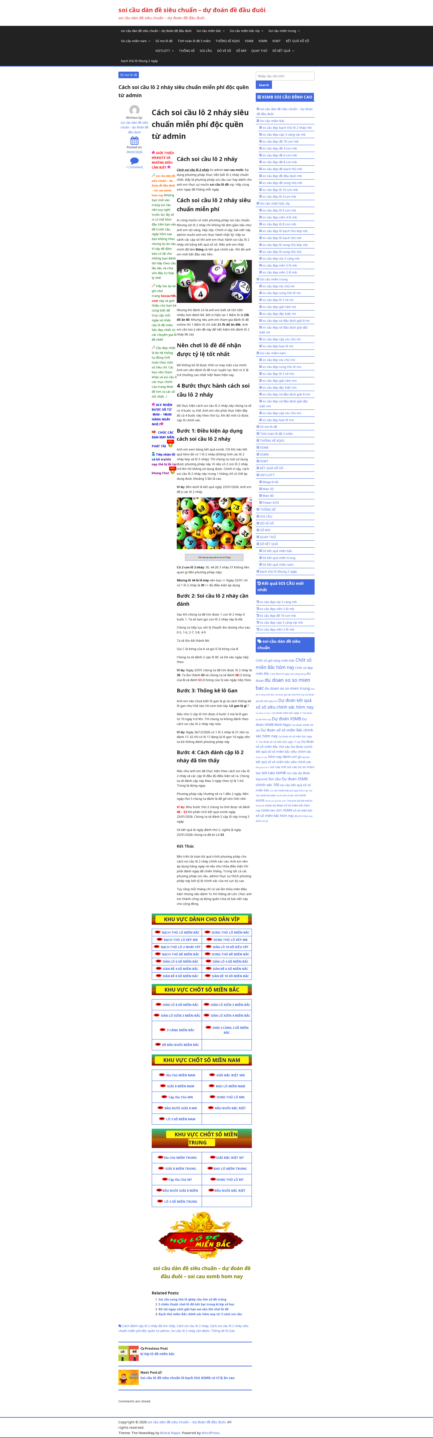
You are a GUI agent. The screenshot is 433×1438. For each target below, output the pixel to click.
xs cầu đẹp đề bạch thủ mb (282, 169)
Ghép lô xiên (261, 757)
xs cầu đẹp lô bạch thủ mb (282, 238)
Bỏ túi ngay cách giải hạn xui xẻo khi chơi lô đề (193, 1309)
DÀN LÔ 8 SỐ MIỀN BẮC (181, 1005)
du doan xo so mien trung (287, 688)
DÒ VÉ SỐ (224, 51)
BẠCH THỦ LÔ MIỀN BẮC (181, 932)
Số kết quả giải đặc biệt (275, 801)
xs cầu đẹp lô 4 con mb (279, 196)
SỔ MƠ (241, 51)
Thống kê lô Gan (223, 1331)
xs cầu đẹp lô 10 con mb (280, 190)
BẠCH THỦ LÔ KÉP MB (181, 940)
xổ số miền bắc (302, 810)
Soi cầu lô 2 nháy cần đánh (190, 1331)
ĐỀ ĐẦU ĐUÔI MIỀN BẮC (180, 1045)
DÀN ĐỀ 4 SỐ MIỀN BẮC (180, 969)
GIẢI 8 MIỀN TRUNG (180, 1169)
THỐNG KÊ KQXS (227, 41)
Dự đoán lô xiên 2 (263, 713)
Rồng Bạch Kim (262, 767)
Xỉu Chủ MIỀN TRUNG (180, 1158)
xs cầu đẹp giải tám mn (280, 381)
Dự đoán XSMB (286, 718)
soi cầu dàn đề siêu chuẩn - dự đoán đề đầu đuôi (134, 127)
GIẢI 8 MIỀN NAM (180, 1086)
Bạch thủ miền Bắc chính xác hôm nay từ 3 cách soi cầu (200, 1314)
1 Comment (134, 167)
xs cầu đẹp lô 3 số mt (278, 300)
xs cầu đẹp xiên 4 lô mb (280, 217)
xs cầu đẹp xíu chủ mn (279, 360)
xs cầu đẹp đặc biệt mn (280, 387)
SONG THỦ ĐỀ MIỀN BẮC (230, 954)
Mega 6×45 (270, 482)
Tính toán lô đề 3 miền (194, 41)
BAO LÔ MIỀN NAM (230, 1086)
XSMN (262, 41)
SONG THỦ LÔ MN (230, 1097)
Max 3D (268, 489)
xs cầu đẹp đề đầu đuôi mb (282, 176)
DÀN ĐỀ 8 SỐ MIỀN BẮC (180, 976)
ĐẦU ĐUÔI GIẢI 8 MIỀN (180, 1191)
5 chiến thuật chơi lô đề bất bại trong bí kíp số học (196, 1304)
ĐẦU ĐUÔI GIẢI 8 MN (181, 1108)
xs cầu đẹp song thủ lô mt (282, 293)
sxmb (260, 800)
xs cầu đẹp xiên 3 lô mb (280, 265)
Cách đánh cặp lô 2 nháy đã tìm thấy (148, 1326)
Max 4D (268, 496)
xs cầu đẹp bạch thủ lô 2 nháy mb (287, 128)
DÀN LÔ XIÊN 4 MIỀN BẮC (230, 1016)
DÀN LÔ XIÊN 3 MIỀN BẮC (180, 1016)
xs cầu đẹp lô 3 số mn (278, 374)
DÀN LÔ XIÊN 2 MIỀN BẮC (230, 1005)
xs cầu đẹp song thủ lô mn (282, 367)
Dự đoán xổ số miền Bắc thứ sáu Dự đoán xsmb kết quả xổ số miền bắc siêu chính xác (285, 746)
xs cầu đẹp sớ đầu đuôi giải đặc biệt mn (283, 403)
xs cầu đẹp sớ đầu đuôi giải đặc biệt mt (283, 329)
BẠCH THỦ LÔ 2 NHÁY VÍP (180, 947)
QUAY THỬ (259, 51)
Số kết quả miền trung (279, 558)
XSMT (276, 41)
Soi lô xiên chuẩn (285, 795)
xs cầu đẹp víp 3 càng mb (281, 258)
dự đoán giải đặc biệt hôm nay (289, 694)
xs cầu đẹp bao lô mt (278, 346)
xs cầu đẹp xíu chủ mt (279, 286)
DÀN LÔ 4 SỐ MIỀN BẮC (230, 961)
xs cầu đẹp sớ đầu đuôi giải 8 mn (286, 394)
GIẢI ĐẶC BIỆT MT (230, 1158)
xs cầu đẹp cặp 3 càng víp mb (284, 134)
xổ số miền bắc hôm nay (275, 815)
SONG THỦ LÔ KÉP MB (230, 940)
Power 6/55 (271, 503)
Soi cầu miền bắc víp (245, 31)
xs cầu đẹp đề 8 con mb (280, 162)
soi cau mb (278, 767)
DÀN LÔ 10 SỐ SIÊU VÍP (230, 947)
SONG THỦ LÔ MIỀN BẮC (230, 932)
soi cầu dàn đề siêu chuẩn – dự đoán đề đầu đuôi (192, 10)
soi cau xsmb (274, 772)
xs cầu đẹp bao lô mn (278, 420)
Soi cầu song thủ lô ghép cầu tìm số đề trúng (192, 1299)
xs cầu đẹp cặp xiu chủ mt (282, 339)
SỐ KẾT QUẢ (281, 51)
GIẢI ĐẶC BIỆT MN (230, 1075)
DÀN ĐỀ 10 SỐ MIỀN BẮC (230, 976)
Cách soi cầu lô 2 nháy (192, 1326)
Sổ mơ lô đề (164, 41)
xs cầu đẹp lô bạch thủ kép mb (285, 231)
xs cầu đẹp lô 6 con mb (279, 210)
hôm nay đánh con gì (284, 756)
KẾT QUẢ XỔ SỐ (297, 41)
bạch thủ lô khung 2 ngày (139, 61)
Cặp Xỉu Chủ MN (180, 1097)
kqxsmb (306, 757)
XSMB (249, 41)
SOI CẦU (206, 51)
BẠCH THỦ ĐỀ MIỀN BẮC (180, 954)
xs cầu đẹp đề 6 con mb (280, 155)
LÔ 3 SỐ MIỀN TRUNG (180, 1201)
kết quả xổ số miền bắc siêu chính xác (283, 762)
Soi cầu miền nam (134, 41)
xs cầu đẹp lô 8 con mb (279, 224)
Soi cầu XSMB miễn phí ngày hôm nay (289, 790)
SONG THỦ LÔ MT (230, 1180)
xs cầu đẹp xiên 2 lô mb (280, 272)
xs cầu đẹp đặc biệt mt (279, 314)
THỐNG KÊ (187, 51)
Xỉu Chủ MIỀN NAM (180, 1075)
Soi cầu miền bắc (209, 31)
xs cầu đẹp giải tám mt (279, 307)
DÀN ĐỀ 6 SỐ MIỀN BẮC (230, 969)
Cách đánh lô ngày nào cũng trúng (288, 673)
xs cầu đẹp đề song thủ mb (282, 183)
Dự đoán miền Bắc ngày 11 (287, 713)
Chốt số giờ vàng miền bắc (275, 660)
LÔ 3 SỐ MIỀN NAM (180, 1119)
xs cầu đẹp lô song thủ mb (282, 252)
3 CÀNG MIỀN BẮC (181, 1030)
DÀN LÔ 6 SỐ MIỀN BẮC (181, 961)
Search (264, 85)
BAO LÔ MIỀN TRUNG (230, 1169)
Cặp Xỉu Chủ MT (180, 1180)
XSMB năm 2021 (271, 810)
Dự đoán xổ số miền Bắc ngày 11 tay (279, 741)
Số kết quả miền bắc (277, 551)
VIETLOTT (162, 51)
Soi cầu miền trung (282, 31)
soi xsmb (300, 795)
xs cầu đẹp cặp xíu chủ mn (282, 413)
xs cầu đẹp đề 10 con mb (281, 141)
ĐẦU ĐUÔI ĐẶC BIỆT (230, 1108)
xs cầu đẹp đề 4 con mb (280, 148)
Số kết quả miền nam (278, 564)
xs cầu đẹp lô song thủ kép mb (285, 245)
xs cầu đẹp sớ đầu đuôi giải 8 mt (286, 321)
